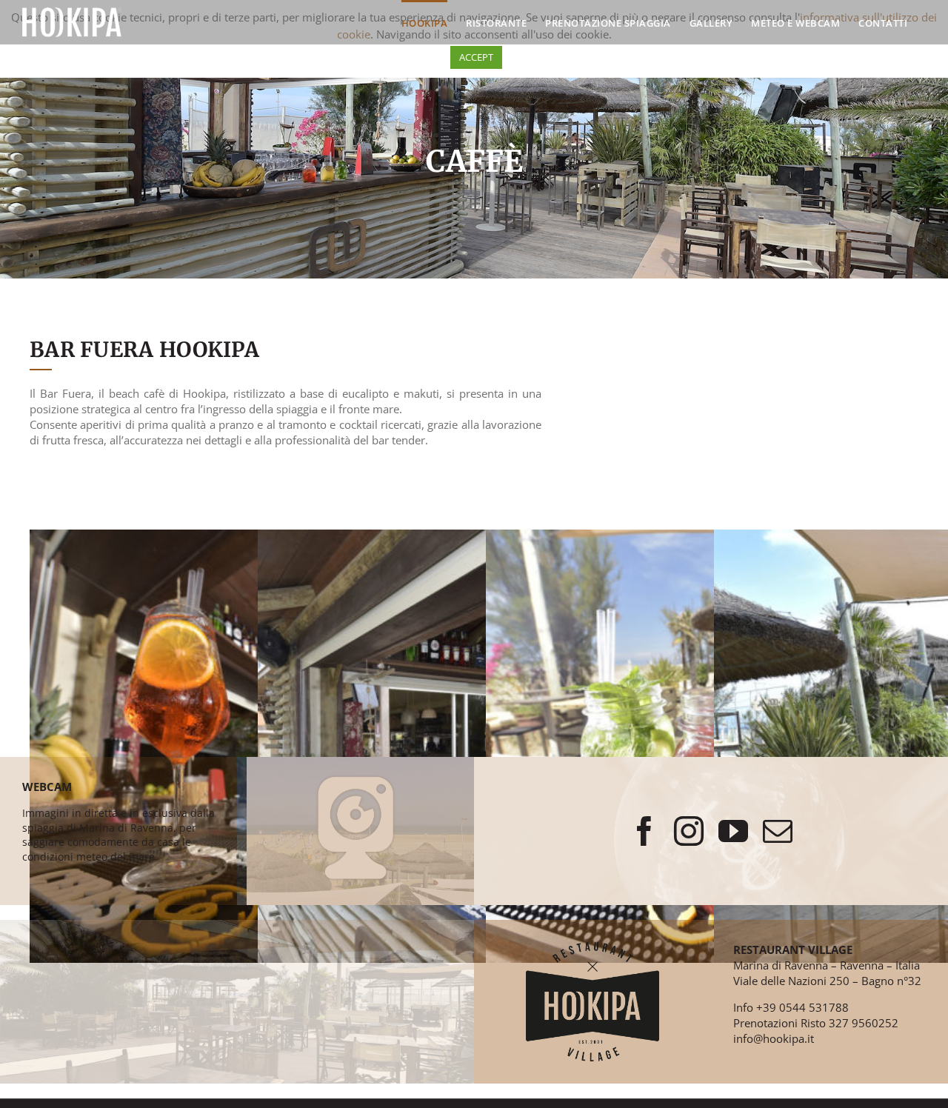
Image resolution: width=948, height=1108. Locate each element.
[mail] (777, 831)
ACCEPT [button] (476, 57)
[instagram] (689, 831)
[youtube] (733, 831)
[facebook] (644, 831)
